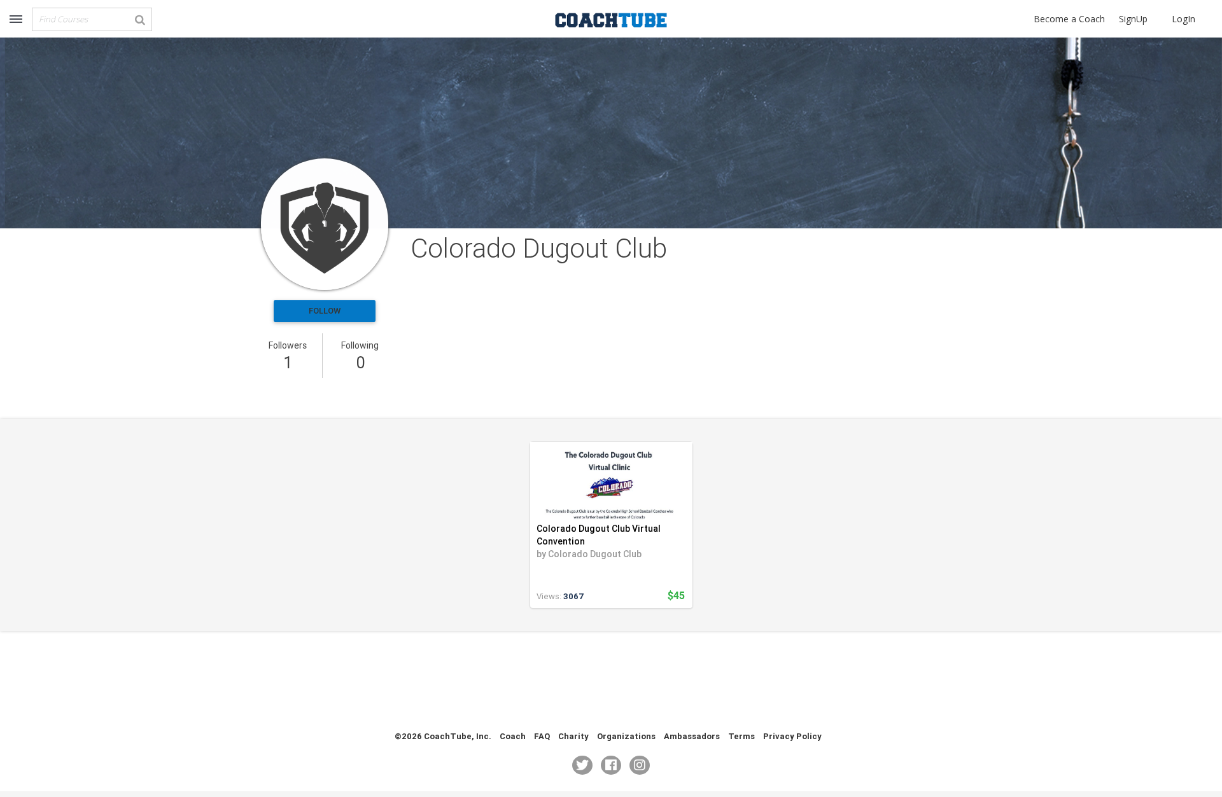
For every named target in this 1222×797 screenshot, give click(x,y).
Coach (513, 736)
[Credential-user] (324, 224)
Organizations (626, 736)
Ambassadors (692, 736)
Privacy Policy (792, 736)
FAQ (542, 736)
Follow (325, 310)
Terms (741, 736)
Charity (573, 736)
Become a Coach (1069, 19)
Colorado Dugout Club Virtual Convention (599, 535)
